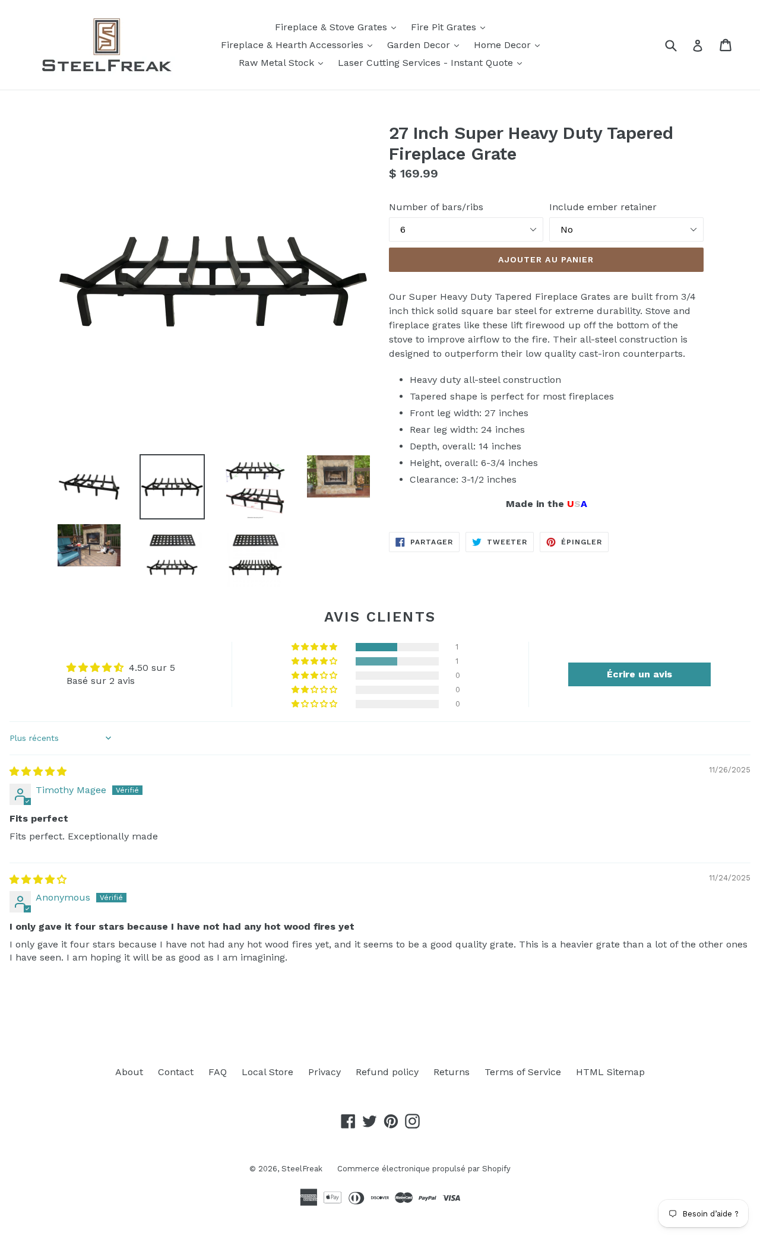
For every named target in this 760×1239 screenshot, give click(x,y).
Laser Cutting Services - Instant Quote (433, 62)
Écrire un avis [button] (639, 674)
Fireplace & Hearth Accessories (299, 44)
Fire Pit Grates (451, 27)
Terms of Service (522, 1072)
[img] (38, 771)
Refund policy (387, 1072)
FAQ (217, 1072)
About (129, 1072)
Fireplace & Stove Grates (338, 27)
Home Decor (510, 44)
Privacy (324, 1072)
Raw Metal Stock (284, 62)
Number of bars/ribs (436, 207)
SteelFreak (301, 1168)
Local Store (267, 1072)
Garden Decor (426, 44)
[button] (315, 647)
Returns (451, 1072)
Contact (176, 1072)
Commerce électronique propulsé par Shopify (424, 1168)
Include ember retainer (603, 207)
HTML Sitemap (610, 1072)
